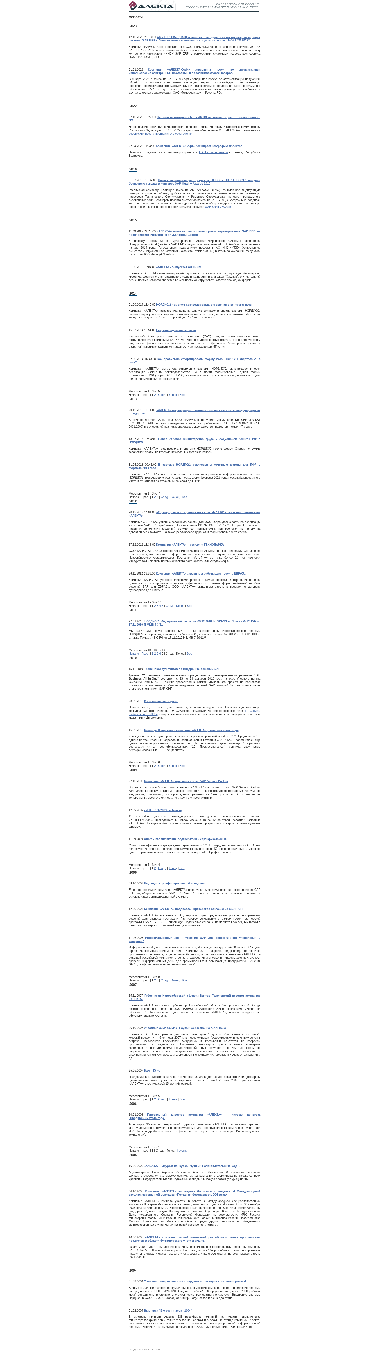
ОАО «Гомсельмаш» (213, 152)
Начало (134, 653)
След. (162, 394)
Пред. (145, 653)
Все (182, 394)
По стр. (182, 1150)
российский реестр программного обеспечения (160, 133)
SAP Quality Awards (218, 206)
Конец (173, 394)
